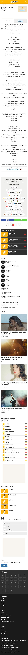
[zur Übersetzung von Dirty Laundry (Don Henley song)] (26, 452)
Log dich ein (3, 304)
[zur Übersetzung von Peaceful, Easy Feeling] (26, 457)
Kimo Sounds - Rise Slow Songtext (8, 642)
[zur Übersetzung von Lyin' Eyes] (26, 442)
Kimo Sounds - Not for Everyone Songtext (9, 647)
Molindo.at (3, 631)
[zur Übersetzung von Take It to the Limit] (26, 444)
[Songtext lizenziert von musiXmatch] (14, 224)
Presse (2, 598)
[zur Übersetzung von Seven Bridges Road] (26, 460)
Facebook (3, 628)
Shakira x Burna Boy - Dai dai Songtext (9, 649)
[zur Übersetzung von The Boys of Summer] (26, 447)
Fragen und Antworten (5, 614)
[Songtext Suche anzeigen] (26, 2)
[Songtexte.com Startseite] (14, 1)
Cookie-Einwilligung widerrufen (7, 621)
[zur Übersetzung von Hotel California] (26, 429)
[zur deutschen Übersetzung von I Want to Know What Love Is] (25, 240)
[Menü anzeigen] (2, 2)
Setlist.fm (3, 633)
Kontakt (2, 605)
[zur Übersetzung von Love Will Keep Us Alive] (26, 454)
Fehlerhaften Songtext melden (14, 223)
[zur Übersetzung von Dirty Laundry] (26, 434)
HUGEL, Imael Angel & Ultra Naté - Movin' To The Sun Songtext (14, 640)
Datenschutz (3, 617)
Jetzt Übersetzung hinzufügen (13, 169)
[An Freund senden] (20, 220)
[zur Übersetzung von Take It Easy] (26, 423)
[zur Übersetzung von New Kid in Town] (26, 439)
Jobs (2, 602)
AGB (8, 617)
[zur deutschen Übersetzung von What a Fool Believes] (25, 246)
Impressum (3, 619)
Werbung (3, 600)
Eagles (4, 10)
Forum (2, 612)
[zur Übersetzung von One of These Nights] (26, 431)
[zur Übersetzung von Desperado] (26, 426)
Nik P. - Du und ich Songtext (7, 645)
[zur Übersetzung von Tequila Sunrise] (26, 436)
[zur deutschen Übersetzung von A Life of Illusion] (25, 234)
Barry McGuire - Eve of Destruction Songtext (10, 652)
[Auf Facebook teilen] (7, 220)
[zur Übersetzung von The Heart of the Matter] (26, 449)
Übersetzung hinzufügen (20, 21)
